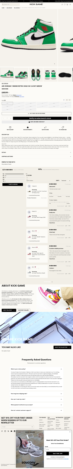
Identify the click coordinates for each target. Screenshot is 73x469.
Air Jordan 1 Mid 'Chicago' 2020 (38, 217)
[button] (67, 4)
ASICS (40, 420)
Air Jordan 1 (17, 7)
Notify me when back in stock (40, 118)
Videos (57, 420)
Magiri (40, 428)
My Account (67, 421)
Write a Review (16, 185)
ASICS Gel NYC (50, 426)
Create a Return (66, 424)
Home (3, 7)
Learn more (19, 95)
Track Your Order (66, 428)
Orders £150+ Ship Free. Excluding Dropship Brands (59, 1)
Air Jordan (9, 7)
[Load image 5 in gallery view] (65, 75)
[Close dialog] (70, 432)
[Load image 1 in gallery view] (7, 75)
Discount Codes (58, 425)
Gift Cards (58, 428)
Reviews (58, 422)
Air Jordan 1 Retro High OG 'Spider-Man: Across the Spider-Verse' (38, 255)
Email (46, 446)
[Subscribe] (32, 426)
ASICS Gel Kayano (50, 422)
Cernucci (41, 422)
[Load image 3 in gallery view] (36, 75)
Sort (57, 180)
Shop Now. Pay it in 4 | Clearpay (29, 1)
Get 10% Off (57, 453)
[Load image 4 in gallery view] (50, 75)
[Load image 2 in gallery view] (21, 75)
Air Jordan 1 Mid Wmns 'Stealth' (38, 273)
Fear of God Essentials (42, 425)
